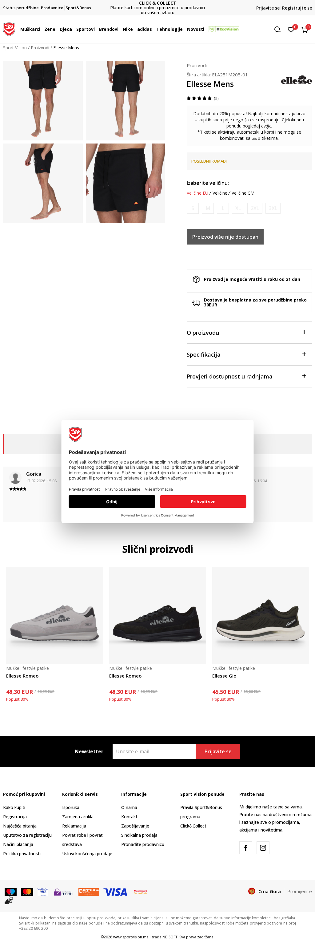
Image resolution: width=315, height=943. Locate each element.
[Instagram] (263, 848)
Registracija (15, 817)
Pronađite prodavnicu (142, 844)
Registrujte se (297, 8)
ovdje (266, 126)
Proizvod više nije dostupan (225, 236)
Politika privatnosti (22, 853)
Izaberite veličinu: (208, 183)
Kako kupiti (14, 807)
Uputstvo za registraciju (27, 835)
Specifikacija (204, 354)
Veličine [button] (220, 193)
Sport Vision (15, 48)
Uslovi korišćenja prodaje (87, 853)
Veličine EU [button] (197, 193)
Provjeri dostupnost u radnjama (230, 376)
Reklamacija (74, 826)
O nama (129, 807)
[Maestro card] (11, 891)
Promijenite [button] (299, 891)
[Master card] (27, 891)
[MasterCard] (140, 891)
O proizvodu (203, 332)
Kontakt (129, 817)
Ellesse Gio (224, 676)
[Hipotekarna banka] (88, 891)
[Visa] (43, 891)
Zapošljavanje (135, 826)
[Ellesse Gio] (260, 615)
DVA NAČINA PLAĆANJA (157, 5)
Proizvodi (40, 48)
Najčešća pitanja (20, 826)
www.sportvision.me (131, 937)
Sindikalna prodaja (139, 835)
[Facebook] (246, 848)
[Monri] (63, 891)
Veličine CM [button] (243, 193)
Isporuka (70, 807)
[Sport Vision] (9, 28)
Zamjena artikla (78, 817)
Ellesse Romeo (22, 676)
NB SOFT (169, 937)
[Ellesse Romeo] (54, 615)
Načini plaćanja (18, 844)
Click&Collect (193, 826)
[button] (42, 29)
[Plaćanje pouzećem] (9, 899)
